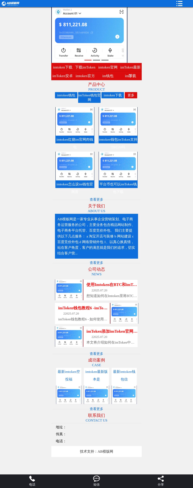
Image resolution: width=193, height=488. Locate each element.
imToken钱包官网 (89, 97)
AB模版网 (105, 451)
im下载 (130, 76)
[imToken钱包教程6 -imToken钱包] (124, 313)
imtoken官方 (85, 76)
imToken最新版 (130, 68)
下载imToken (85, 67)
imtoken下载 (62, 67)
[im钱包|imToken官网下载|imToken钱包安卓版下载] (23, 3)
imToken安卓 (62, 76)
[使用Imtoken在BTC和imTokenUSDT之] (69, 289)
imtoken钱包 (66, 95)
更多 (131, 95)
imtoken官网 (108, 67)
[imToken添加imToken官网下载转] (69, 336)
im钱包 (107, 76)
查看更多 (96, 199)
